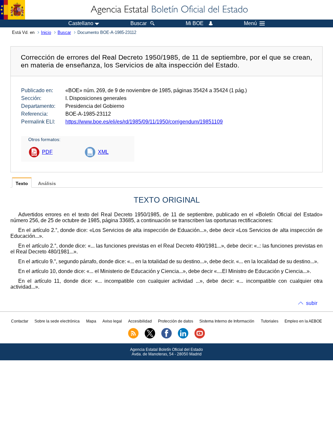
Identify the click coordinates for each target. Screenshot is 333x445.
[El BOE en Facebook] (166, 337)
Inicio (46, 32)
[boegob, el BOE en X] (150, 337)
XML (103, 152)
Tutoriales (269, 321)
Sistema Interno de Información (226, 321)
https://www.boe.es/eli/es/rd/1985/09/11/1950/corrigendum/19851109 (144, 121)
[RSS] (133, 337)
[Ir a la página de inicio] (168, 10)
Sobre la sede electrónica (57, 321)
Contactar (19, 321)
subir (311, 303)
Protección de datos (175, 321)
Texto (22, 183)
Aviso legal (112, 321)
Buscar (64, 32)
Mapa (91, 321)
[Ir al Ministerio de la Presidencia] (12, 10)
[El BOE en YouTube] (199, 337)
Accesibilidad (140, 321)
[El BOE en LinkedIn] (183, 337)
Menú (250, 23)
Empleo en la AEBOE (303, 321)
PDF (47, 152)
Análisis (47, 183)
